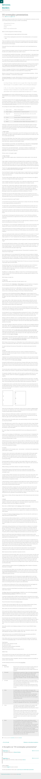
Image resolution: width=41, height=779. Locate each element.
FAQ (3, 80)
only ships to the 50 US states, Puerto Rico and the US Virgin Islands (25, 325)
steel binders (30, 69)
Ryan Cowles (19, 774)
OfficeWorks (14, 284)
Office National (21, 284)
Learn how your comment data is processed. (25, 769)
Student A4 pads (34, 408)
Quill (12, 334)
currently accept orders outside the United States (20, 327)
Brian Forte (13, 16)
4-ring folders (21, 374)
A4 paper (9, 69)
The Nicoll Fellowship (6, 77)
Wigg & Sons (23, 293)
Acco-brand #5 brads (15, 592)
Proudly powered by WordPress (5, 774)
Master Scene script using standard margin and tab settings (16, 65)
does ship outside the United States (19, 338)
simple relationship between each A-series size (16, 168)
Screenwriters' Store (11, 639)
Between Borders (17, 752)
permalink (20, 737)
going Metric (23, 662)
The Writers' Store (32, 336)
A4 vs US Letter (5, 742)
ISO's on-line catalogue (16, 359)
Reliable (16, 334)
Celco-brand (22, 69)
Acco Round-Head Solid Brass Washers (9, 570)
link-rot (24, 759)
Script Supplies (5, 338)
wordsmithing (12, 737)
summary (14, 128)
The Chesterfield (5, 94)
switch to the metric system (21, 99)
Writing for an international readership (31, 742)
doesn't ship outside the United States (19, 339)
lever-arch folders (35, 370)
